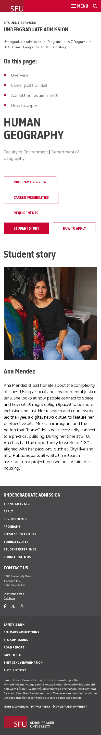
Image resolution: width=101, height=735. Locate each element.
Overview (20, 75)
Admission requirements (34, 95)
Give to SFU (12, 655)
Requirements (26, 213)
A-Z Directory (15, 670)
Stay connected (14, 594)
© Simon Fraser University (69, 706)
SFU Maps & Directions (21, 632)
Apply (8, 511)
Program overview (30, 182)
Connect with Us (17, 557)
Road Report (14, 647)
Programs (55, 42)
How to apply (24, 105)
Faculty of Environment (26, 152)
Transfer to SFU (17, 504)
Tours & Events (16, 542)
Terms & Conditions (16, 706)
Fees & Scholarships (20, 534)
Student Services (20, 23)
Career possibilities (29, 85)
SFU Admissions (16, 640)
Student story (26, 228)
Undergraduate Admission (36, 29)
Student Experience (20, 549)
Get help (9, 598)
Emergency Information (23, 662)
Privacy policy (40, 706)
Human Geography (25, 47)
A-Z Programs (77, 42)
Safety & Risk (14, 625)
